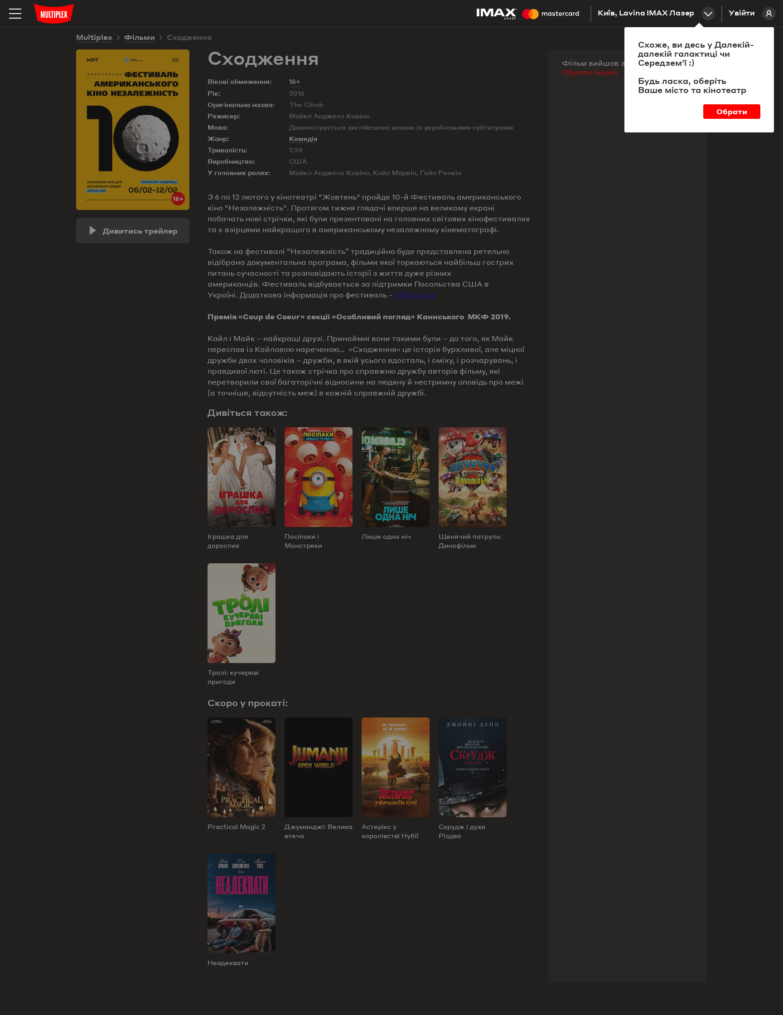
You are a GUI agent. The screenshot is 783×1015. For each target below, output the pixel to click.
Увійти (742, 13)
